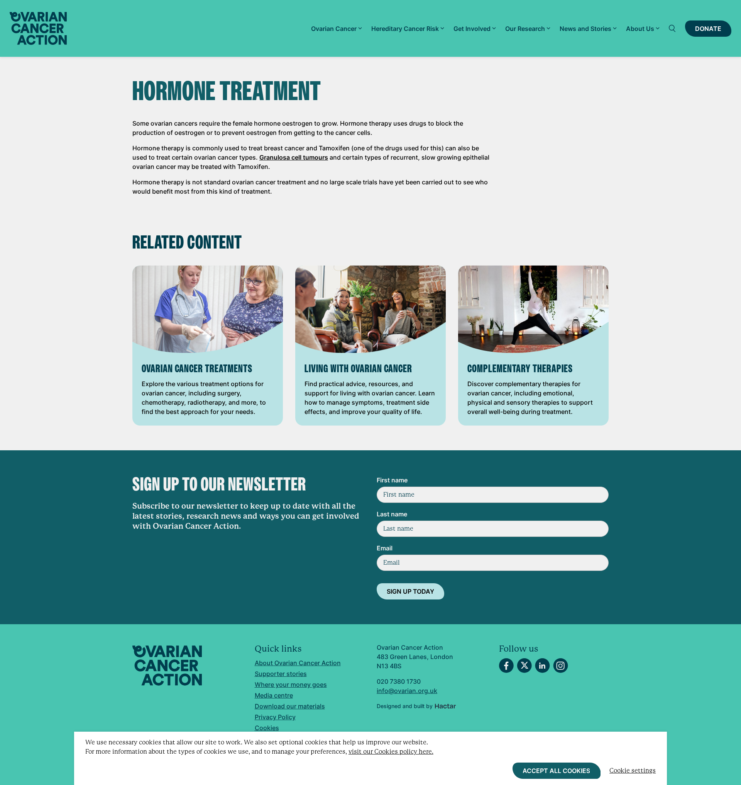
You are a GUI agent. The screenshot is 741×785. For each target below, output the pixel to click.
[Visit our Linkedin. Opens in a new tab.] (542, 665)
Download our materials (290, 706)
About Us (640, 28)
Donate (708, 28)
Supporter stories (281, 674)
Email (384, 548)
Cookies (267, 728)
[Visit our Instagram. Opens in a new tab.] (560, 665)
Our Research (525, 28)
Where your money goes (291, 684)
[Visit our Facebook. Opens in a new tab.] (506, 665)
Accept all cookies (556, 771)
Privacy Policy (275, 717)
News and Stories (585, 28)
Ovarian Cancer (334, 28)
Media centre (274, 695)
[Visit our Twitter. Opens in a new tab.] (524, 665)
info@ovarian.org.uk (407, 691)
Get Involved (472, 28)
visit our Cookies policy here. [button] (391, 751)
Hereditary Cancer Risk (405, 28)
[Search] (672, 28)
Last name (392, 514)
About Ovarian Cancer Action (298, 663)
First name (392, 480)
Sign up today (410, 591)
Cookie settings (632, 770)
